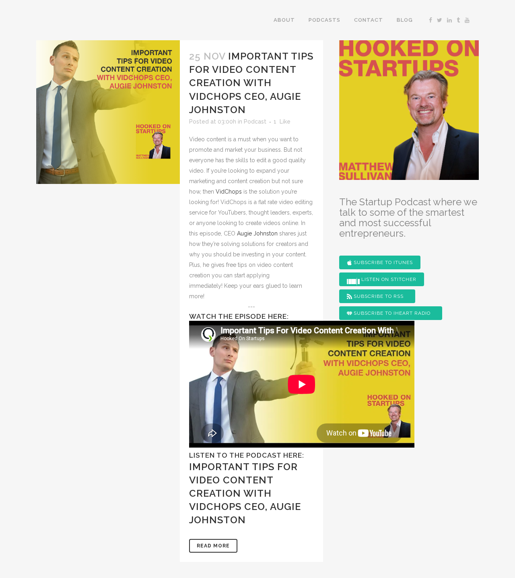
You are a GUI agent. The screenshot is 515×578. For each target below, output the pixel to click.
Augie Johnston (257, 233)
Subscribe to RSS (378, 296)
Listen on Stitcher (388, 279)
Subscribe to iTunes (382, 262)
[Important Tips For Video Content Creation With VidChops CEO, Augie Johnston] (108, 112)
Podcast (255, 121)
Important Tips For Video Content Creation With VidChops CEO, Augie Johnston (251, 83)
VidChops (229, 191)
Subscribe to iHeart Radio (391, 313)
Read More (213, 546)
